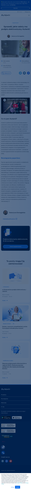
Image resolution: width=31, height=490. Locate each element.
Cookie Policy (19, 482)
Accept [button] (17, 487)
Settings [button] (12, 487)
